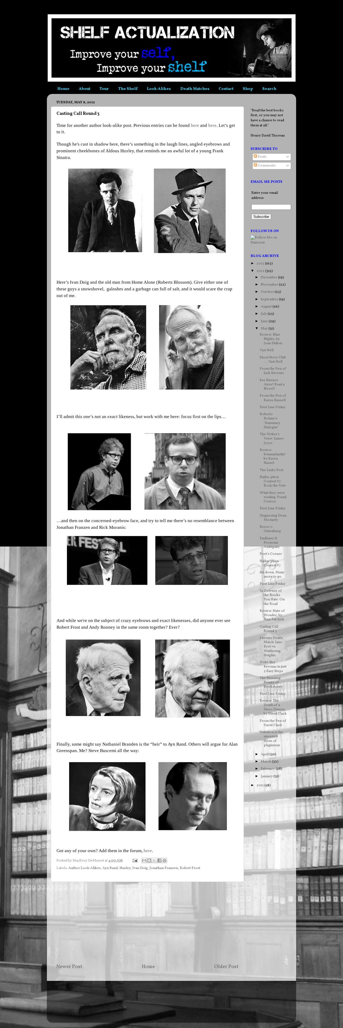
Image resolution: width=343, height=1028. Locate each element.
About (84, 89)
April (265, 754)
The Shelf (127, 89)
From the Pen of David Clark (273, 723)
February (268, 768)
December (269, 277)
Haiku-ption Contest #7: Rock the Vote (273, 481)
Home (63, 89)
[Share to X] (154, 860)
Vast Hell (267, 350)
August (267, 306)
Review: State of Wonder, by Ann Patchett (272, 615)
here (195, 125)
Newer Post (69, 966)
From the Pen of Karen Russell (273, 398)
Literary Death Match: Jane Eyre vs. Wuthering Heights (271, 646)
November (270, 284)
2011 (260, 785)
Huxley (125, 868)
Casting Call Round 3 (269, 629)
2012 (260, 271)
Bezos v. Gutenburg (270, 529)
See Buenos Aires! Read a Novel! (272, 384)
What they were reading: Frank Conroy (273, 497)
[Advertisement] (147, 922)
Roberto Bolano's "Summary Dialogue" (270, 421)
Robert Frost (190, 868)
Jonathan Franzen (164, 868)
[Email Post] (134, 860)
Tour (104, 89)
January (267, 776)
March (266, 761)
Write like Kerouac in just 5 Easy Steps (273, 666)
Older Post (226, 966)
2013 (260, 263)
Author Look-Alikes (84, 868)
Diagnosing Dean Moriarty (273, 517)
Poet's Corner (271, 553)
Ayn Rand (110, 868)
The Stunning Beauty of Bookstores (271, 682)
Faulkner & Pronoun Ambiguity (270, 542)
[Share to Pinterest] (164, 860)
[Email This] (144, 860)
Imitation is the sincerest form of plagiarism (271, 739)
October (268, 291)
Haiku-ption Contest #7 (270, 563)
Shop (248, 89)
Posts (261, 156)
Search (269, 89)
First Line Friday (272, 407)
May (265, 328)
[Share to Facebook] (159, 860)
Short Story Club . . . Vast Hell (273, 359)
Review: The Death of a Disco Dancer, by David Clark (273, 707)
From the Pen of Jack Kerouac (273, 370)
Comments (266, 165)
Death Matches (195, 89)
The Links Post (271, 470)
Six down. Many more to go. (272, 574)
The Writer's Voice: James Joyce (272, 438)
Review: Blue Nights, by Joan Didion (271, 339)
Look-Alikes (159, 89)
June (265, 321)
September (270, 299)
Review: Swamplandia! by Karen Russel (273, 456)
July (264, 313)
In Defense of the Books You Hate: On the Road (272, 597)
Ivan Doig (140, 868)
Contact (226, 89)
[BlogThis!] (149, 860)
